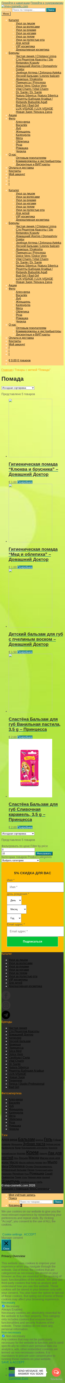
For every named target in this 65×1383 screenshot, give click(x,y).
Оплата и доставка (21, 167)
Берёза (39, 1140)
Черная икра (34, 1177)
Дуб (18, 128)
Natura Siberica (19, 1067)
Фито (12, 118)
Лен (16, 1158)
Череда (21, 151)
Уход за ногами (26, 33)
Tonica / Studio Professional (26, 1083)
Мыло (52, 1162)
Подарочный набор (44, 1170)
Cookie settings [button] (12, 1234)
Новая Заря (17, 1077)
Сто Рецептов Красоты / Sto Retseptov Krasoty (34, 61)
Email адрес (16, 924)
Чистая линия (18, 1028)
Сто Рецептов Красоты (24, 1031)
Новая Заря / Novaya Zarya (34, 111)
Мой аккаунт (17, 174)
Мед (45, 1162)
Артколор (15, 1037)
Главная (7, 369)
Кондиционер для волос (34, 1148)
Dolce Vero (16, 1054)
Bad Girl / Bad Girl (27, 105)
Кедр (18, 1147)
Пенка (30, 1169)
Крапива (21, 1153)
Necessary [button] (8, 1302)
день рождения (18, 894)
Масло (14, 1162)
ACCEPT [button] (30, 1234)
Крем (32, 1152)
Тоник (18, 1177)
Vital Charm (16, 1060)
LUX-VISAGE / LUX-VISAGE (34, 108)
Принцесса (16, 1047)
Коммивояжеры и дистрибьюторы (38, 161)
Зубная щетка (53, 1144)
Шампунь (10, 1181)
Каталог (14, 20)
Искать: (6, 9)
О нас (12, 154)
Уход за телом (25, 36)
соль (39, 1181)
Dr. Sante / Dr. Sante (29, 92)
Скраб (49, 1173)
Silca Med (15, 1051)
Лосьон (23, 1158)
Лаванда (43, 1153)
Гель (48, 1139)
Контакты (15, 171)
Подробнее (24, 482)
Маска (34, 1158)
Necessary (13, 1306)
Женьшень (23, 131)
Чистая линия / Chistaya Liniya (36, 56)
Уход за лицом (25, 23)
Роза (19, 144)
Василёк (21, 125)
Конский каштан (8, 1153)
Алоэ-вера (23, 121)
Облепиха (22, 141)
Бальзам (26, 1139)
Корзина (15, 1205)
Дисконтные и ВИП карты (33, 164)
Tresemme (15, 1080)
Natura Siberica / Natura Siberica (37, 95)
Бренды (14, 52)
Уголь (24, 1177)
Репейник (18, 1173)
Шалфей (46, 1177)
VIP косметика (25, 46)
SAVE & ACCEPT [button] (13, 1362)
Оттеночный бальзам (14, 1169)
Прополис (6, 1174)
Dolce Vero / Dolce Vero (31, 85)
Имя (10, 880)
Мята (19, 138)
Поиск (51, 10)
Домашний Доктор (21, 1034)
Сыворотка (7, 1177)
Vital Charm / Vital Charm (32, 89)
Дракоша (15, 1044)
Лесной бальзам (20, 1041)
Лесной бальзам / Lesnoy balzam (37, 75)
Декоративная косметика (32, 49)
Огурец (29, 1166)
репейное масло (28, 1182)
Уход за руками (26, 30)
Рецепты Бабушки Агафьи (26, 1070)
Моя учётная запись (22, 1194)
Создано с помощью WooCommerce (25, 1188)
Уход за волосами (28, 26)
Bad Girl (14, 1087)
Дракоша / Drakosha (29, 79)
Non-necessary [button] (11, 1332)
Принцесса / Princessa (31, 82)
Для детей (22, 43)
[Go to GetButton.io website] (56, 1379)
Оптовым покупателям (31, 157)
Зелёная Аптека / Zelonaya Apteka (38, 72)
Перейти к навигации (15, 3)
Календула (23, 134)
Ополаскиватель (43, 1166)
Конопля (53, 1148)
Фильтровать (44, 853)
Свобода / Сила (19, 1057)
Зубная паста (34, 1144)
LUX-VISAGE (17, 1074)
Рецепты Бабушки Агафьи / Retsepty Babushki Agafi (34, 100)
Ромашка (22, 148)
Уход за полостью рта (30, 39)
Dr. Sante (15, 1064)
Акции (13, 115)
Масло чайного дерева (30, 1162)
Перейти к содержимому (47, 3)
